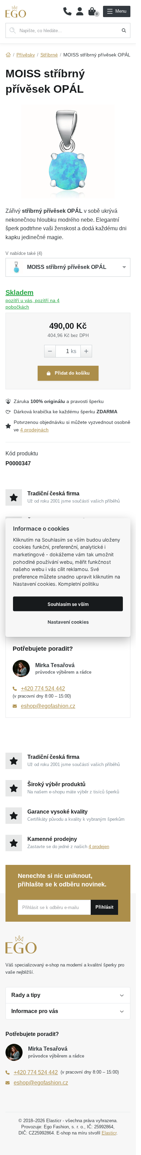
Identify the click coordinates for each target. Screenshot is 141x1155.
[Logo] (15, 11)
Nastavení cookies (68, 621)
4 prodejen (99, 846)
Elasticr (109, 1132)
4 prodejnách (34, 429)
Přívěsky (25, 54)
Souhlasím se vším (68, 604)
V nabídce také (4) (23, 253)
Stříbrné (49, 54)
